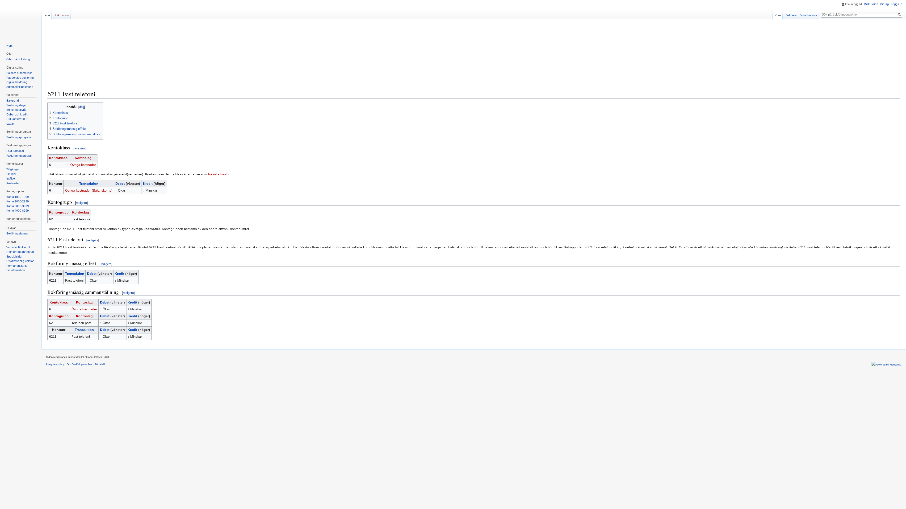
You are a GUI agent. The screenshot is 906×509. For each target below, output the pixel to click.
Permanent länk (16, 265)
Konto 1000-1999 (17, 197)
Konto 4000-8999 (17, 210)
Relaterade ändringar (20, 252)
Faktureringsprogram (19, 155)
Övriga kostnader (83, 165)
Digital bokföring (16, 82)
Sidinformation (15, 270)
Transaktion (88, 183)
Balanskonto (102, 190)
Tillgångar (12, 169)
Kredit (148, 183)
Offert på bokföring (18, 59)
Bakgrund (12, 100)
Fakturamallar (15, 151)
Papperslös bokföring (20, 77)
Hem (9, 45)
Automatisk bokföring (19, 87)
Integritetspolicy (55, 364)
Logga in (896, 4)
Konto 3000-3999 (17, 206)
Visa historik (808, 15)
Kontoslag (83, 158)
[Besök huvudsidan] (21, 19)
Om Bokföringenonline (79, 364)
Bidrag (884, 4)
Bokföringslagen (16, 105)
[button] (51, 106)
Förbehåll (100, 364)
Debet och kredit (16, 114)
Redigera (790, 15)
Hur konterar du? (17, 119)
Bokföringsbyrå (16, 109)
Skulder (11, 174)
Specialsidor (14, 256)
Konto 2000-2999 (17, 201)
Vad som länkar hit (18, 247)
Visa (778, 15)
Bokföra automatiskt (19, 73)
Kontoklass (58, 158)
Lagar (10, 123)
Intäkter (11, 178)
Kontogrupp (59, 212)
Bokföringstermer (17, 233)
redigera (79, 148)
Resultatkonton (219, 174)
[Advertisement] (474, 57)
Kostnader (13, 183)
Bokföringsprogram (18, 137)
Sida (47, 15)
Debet (120, 183)
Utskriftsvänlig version (20, 261)
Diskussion (871, 4)
